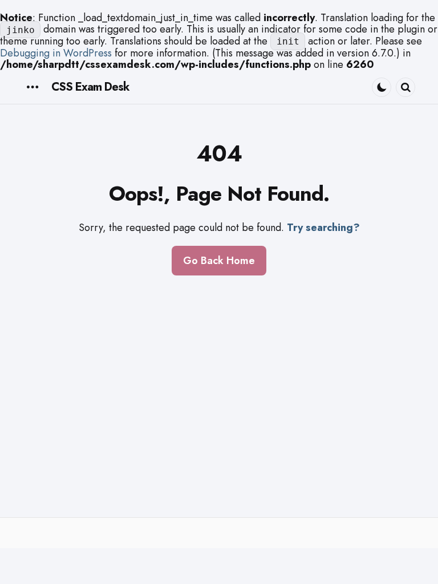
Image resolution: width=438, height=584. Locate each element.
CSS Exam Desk (90, 87)
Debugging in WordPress (56, 53)
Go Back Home (219, 260)
